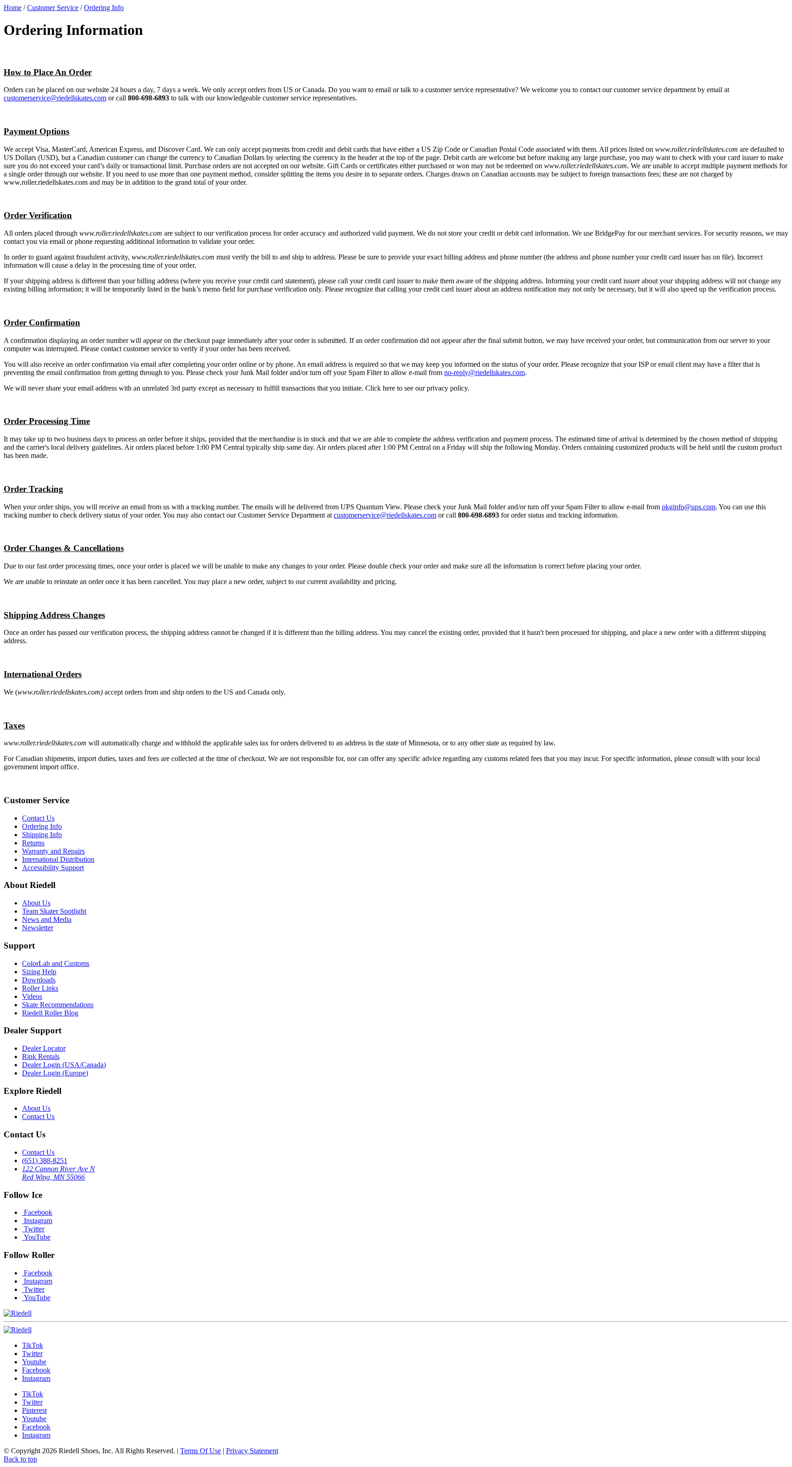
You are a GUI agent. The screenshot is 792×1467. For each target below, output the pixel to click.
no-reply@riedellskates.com (484, 372)
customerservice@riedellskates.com (55, 98)
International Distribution (58, 859)
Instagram (37, 1220)
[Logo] (18, 1330)
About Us (36, 903)
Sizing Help (39, 972)
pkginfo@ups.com (688, 507)
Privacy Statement (252, 1451)
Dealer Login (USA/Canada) (64, 1065)
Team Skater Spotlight (54, 911)
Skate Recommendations (58, 1005)
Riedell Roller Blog (50, 1013)
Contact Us (38, 818)
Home (13, 7)
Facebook (37, 1212)
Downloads (38, 980)
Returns (33, 843)
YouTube (36, 1237)
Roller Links (40, 988)
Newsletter (37, 928)
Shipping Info (42, 834)
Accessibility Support (53, 867)
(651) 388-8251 (44, 1160)
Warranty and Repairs (53, 851)
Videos (32, 996)
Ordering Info (42, 826)
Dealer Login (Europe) (55, 1073)
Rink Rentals (41, 1056)
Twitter (33, 1229)
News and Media (47, 919)
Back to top (20, 1459)
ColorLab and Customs (55, 963)
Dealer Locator (44, 1048)
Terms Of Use (200, 1451)
